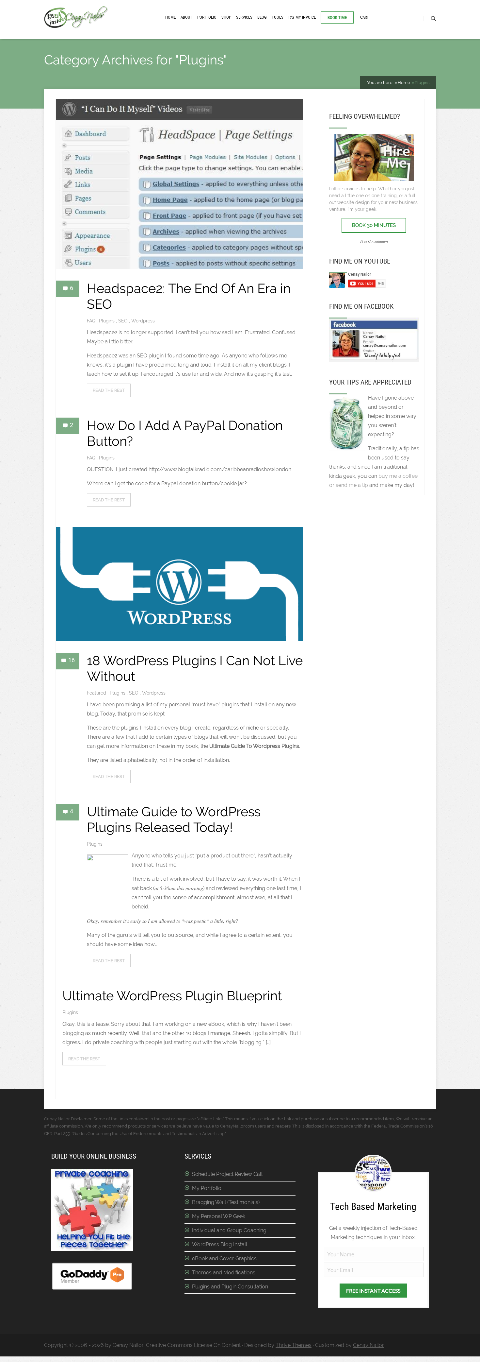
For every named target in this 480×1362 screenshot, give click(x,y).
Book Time (337, 17)
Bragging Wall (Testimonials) (226, 1202)
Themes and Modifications (223, 1272)
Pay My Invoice (302, 17)
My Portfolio (206, 1188)
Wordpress (143, 320)
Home (170, 17)
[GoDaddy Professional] (92, 1288)
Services (244, 17)
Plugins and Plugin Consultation (230, 1287)
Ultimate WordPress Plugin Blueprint (172, 995)
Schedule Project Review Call (227, 1174)
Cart (364, 17)
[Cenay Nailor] (374, 360)
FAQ (92, 320)
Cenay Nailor (368, 1345)
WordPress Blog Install (219, 1244)
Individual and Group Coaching (229, 1230)
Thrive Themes (294, 1345)
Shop (226, 17)
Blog (262, 17)
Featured (97, 693)
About (186, 17)
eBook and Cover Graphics (224, 1258)
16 (71, 660)
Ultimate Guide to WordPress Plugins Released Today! (174, 819)
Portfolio (206, 17)
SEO (123, 320)
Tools (277, 17)
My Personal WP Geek (218, 1216)
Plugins (107, 320)
